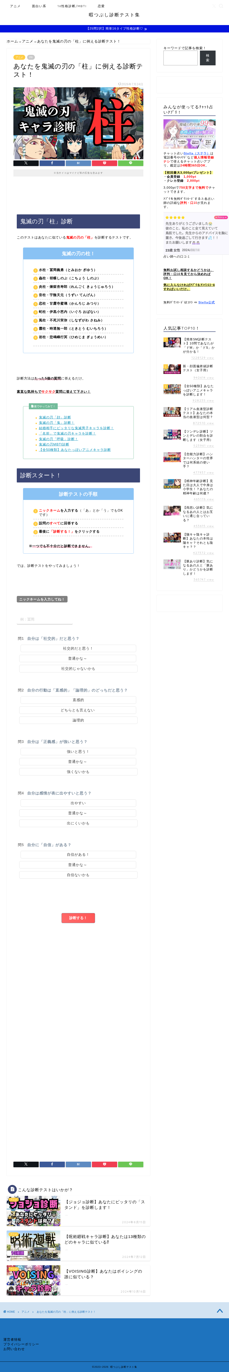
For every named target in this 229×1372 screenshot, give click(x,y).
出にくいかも (78, 823)
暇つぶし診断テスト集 (114, 14)
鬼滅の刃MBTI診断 (54, 444)
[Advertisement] (78, 1025)
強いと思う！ (78, 751)
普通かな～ (77, 658)
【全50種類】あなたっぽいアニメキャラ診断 (75, 450)
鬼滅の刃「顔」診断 (55, 417)
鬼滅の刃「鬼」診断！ (57, 423)
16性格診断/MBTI (72, 6)
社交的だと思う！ (78, 648)
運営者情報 (12, 1339)
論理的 (78, 720)
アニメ (15, 6)
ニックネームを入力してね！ (42, 599)
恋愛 (101, 6)
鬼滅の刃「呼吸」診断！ (58, 439)
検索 (208, 57)
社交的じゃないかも (78, 668)
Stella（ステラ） (197, 153)
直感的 (78, 700)
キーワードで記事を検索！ (184, 48)
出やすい (78, 803)
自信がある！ (78, 854)
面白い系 (39, 6)
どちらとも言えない (78, 710)
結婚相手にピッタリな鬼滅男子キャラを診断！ (76, 428)
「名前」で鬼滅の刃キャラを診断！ (67, 433)
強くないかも (78, 772)
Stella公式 (206, 302)
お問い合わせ (14, 1349)
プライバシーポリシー (21, 1344)
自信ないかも (78, 875)
